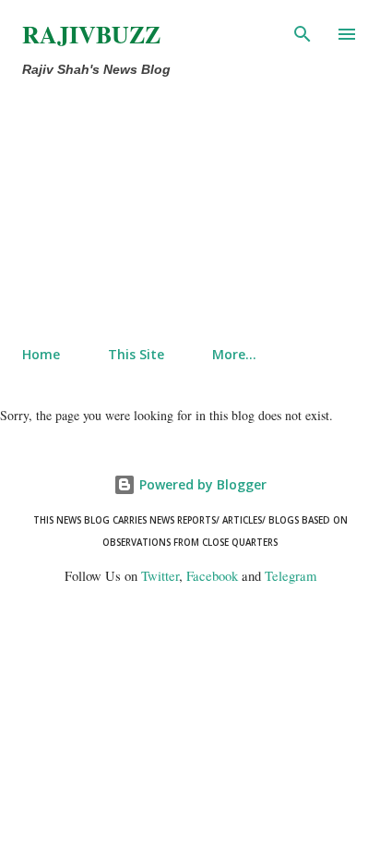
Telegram (290, 576)
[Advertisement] (151, 207)
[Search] (302, 33)
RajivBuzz (91, 34)
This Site (136, 354)
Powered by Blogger (201, 484)
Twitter (160, 576)
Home (41, 354)
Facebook (212, 576)
